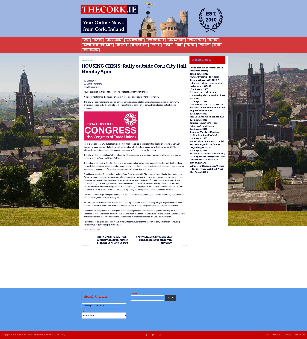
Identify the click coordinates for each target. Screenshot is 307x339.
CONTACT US (300, 334)
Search (134, 293)
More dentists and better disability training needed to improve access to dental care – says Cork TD (207, 157)
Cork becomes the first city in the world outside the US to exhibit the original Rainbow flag (207, 108)
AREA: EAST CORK (176, 40)
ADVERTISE (287, 334)
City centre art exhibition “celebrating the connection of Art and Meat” (207, 95)
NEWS (99, 229)
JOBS (179, 45)
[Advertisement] (134, 266)
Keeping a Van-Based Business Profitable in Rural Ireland (204, 133)
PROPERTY (204, 45)
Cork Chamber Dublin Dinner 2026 (206, 117)
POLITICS (190, 45)
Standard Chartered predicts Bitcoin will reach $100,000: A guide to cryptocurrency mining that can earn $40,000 (205, 81)
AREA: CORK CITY (114, 40)
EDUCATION (122, 45)
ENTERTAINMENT (139, 45)
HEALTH (168, 45)
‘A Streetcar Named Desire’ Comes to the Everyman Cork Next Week (206, 167)
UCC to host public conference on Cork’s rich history (206, 69)
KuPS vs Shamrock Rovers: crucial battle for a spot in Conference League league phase (206, 144)
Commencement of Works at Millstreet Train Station (203, 124)
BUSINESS (213, 40)
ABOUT (266, 334)
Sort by (84, 311)
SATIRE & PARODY (91, 50)
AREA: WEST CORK (196, 40)
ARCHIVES (276, 334)
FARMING (155, 45)
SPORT (217, 45)
